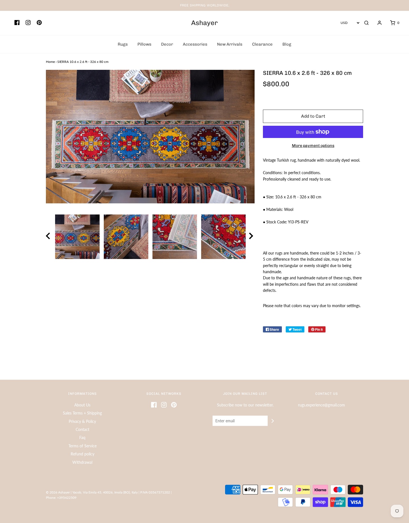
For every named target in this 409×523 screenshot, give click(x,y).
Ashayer (204, 22)
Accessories (195, 44)
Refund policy (82, 454)
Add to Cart (313, 116)
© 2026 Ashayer (58, 492)
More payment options (313, 145)
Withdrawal (82, 462)
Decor (167, 44)
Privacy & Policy (82, 421)
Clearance (262, 44)
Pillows (144, 44)
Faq (82, 437)
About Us (82, 405)
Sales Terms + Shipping (82, 413)
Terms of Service (82, 445)
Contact (82, 429)
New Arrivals (229, 44)
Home (50, 62)
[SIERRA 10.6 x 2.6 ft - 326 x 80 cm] (77, 236)
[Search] (366, 22)
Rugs (123, 44)
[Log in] (377, 22)
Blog (286, 44)
